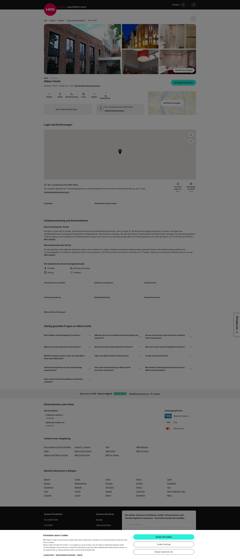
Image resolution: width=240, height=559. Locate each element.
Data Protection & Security (65, 555)
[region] (120, 544)
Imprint (79, 555)
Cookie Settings (164, 544)
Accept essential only (163, 552)
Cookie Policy (49, 555)
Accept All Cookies (164, 537)
